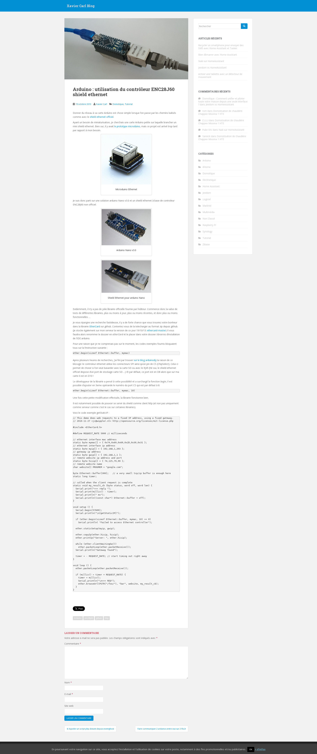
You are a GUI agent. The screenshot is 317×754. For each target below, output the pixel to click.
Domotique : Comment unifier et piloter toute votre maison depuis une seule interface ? (222, 101)
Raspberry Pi (209, 225)
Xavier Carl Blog (81, 6)
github (99, 618)
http (107, 618)
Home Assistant (211, 186)
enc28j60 (89, 618)
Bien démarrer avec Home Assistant (217, 54)
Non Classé (209, 218)
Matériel (207, 205)
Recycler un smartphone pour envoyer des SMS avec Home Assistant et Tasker (221, 47)
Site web (68, 705)
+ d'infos (260, 749)
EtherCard (94, 326)
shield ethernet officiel (101, 116)
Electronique (209, 179)
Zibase (206, 244)
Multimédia (208, 212)
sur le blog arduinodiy (145, 360)
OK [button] (250, 749)
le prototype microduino (127, 126)
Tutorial (129, 104)
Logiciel (207, 199)
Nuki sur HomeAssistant (211, 61)
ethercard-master (156, 330)
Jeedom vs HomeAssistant (212, 67)
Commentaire (72, 643)
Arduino (78, 618)
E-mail (68, 694)
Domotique (118, 104)
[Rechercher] (244, 26)
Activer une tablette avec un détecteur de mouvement (220, 75)
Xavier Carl (101, 104)
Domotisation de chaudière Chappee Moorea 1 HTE (220, 112)
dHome (207, 167)
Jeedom (207, 192)
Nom (68, 682)
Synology (207, 231)
